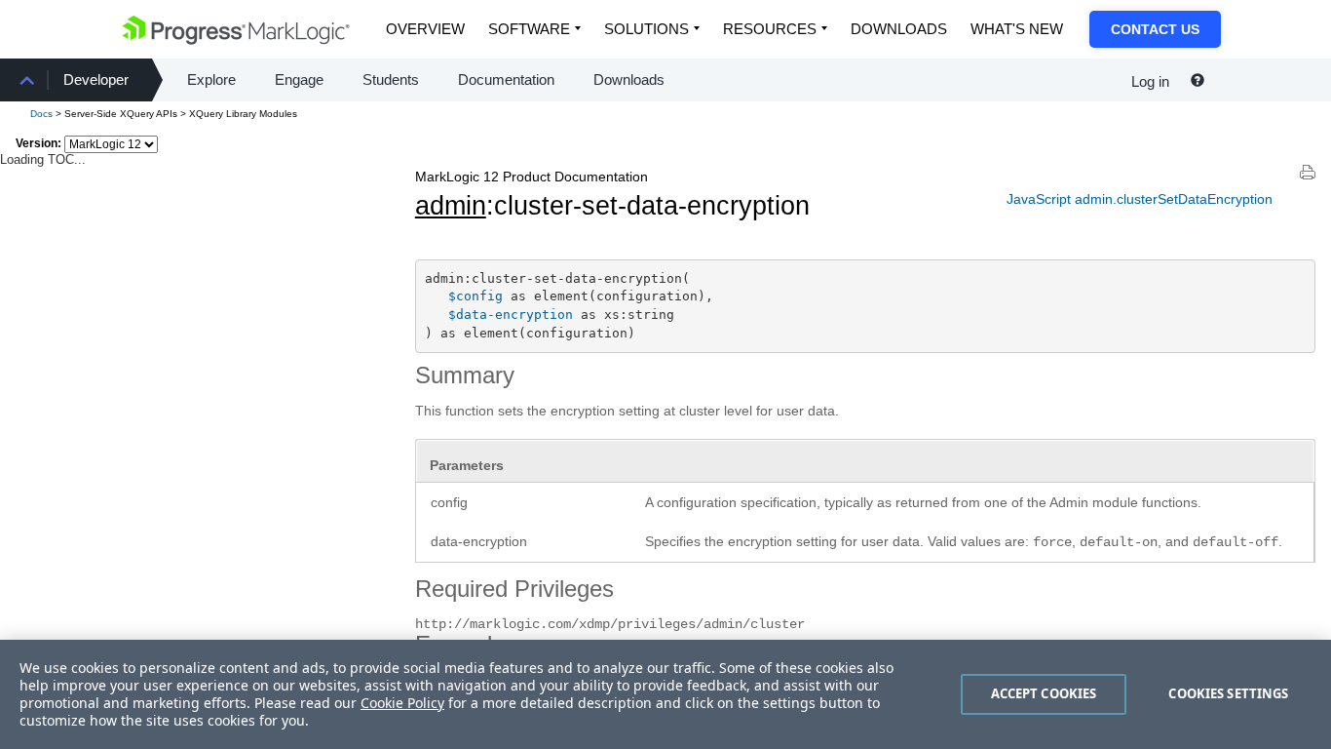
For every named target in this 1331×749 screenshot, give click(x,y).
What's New (1016, 28)
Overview (425, 28)
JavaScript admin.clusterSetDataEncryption (1140, 199)
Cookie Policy (402, 702)
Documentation (506, 79)
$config (475, 296)
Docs (41, 113)
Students (390, 79)
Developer (96, 79)
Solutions (646, 28)
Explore (211, 79)
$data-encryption (510, 314)
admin (450, 205)
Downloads (899, 28)
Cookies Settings (1228, 693)
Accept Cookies (1044, 693)
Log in (1150, 81)
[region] (665, 694)
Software (529, 28)
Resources (770, 28)
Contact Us (1155, 29)
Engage (299, 79)
